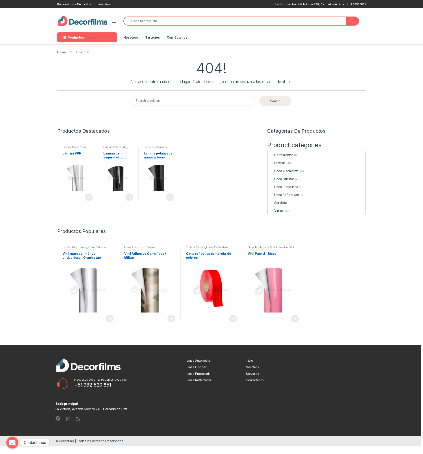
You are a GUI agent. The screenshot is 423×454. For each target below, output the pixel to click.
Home (61, 52)
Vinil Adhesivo (279, 247)
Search (275, 101)
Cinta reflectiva (195, 247)
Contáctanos (177, 37)
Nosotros (130, 37)
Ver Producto (86, 197)
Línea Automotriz (286, 171)
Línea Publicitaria (286, 187)
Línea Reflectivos (286, 195)
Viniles (279, 210)
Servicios (152, 37)
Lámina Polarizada (74, 147)
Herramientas (283, 155)
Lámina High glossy (75, 247)
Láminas (280, 163)
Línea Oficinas (284, 179)
